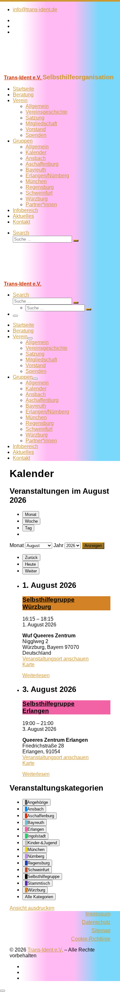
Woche (31, 521)
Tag (28, 528)
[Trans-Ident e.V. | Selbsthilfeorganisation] (40, 70)
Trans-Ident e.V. (45, 949)
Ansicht (32, 908)
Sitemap (101, 930)
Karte (28, 664)
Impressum (97, 914)
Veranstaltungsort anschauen (55, 658)
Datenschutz (96, 922)
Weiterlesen (36, 675)
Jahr (58, 545)
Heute (30, 564)
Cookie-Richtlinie (90, 939)
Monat (30, 514)
